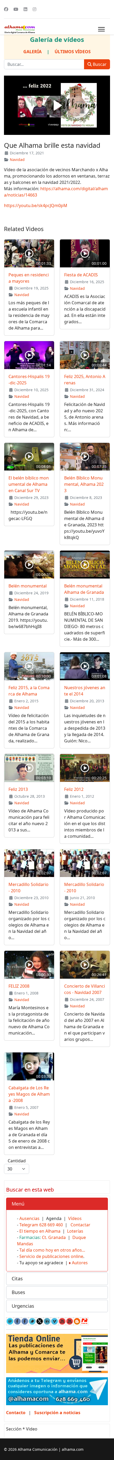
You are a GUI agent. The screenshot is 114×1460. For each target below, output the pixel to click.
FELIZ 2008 (18, 986)
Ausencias (29, 1218)
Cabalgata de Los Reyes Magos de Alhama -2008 (29, 1094)
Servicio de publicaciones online (51, 1256)
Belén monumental (27, 586)
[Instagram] (34, 9)
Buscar (99, 64)
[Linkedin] (25, 9)
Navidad (17, 159)
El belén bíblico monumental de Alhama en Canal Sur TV (28, 484)
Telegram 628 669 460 (41, 1225)
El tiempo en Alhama (39, 1231)
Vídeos (75, 1218)
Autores (80, 1263)
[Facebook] (6, 9)
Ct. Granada (54, 1237)
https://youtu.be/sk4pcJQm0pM (35, 205)
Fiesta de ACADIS (81, 275)
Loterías (75, 1231)
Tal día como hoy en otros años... (52, 1250)
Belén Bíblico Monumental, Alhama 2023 (84, 484)
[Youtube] (16, 9)
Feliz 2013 (18, 789)
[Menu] (101, 29)
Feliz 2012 (74, 789)
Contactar (80, 1225)
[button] (57, 1204)
